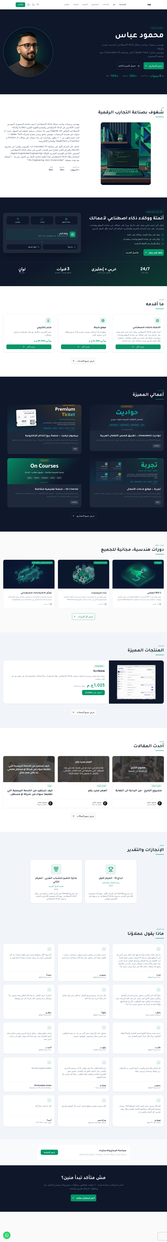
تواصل (66, 5)
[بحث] (33, 4)
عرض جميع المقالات (85, 816)
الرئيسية (122, 5)
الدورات (75, 5)
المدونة (85, 5)
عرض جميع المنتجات (86, 712)
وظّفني (20, 5)
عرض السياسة (49, 1152)
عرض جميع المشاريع (86, 516)
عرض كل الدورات (85, 616)
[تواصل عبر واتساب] (6, 1235)
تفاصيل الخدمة (132, 252)
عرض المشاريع (155, 65)
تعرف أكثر (131, 347)
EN (38, 5)
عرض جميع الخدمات (85, 361)
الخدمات (106, 5)
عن (114, 5)
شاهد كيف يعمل (155, 252)
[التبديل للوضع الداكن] (28, 4)
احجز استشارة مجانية (85, 1198)
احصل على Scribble (93, 692)
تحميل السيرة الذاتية (127, 65)
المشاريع (95, 5)
